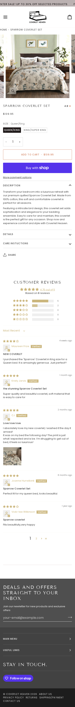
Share (12, 255)
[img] (11, 341)
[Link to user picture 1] (12, 456)
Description (11, 185)
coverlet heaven (18, 694)
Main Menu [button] (10, 638)
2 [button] (36, 538)
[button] (20, 300)
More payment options (17, 177)
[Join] (69, 617)
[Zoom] (12, 90)
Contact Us (11, 701)
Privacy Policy (13, 697)
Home (3, 29)
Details (8, 234)
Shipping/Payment (51, 697)
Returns (32, 697)
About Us (45, 694)
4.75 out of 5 (47, 289)
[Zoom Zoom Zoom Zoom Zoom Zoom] (37, 66)
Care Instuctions (15, 243)
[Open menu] (9, 17)
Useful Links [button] (11, 650)
